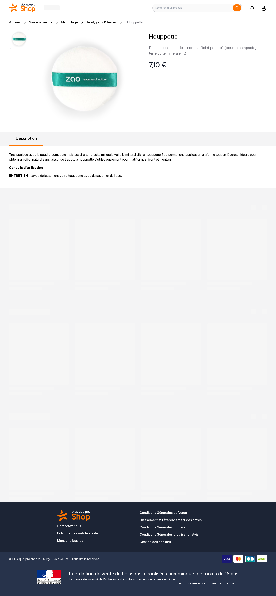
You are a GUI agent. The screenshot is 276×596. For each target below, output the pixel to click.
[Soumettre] (237, 7)
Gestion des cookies (155, 542)
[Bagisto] (22, 7)
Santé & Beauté (41, 22)
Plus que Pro (60, 559)
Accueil (15, 22)
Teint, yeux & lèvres (101, 22)
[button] (252, 7)
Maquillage (69, 22)
